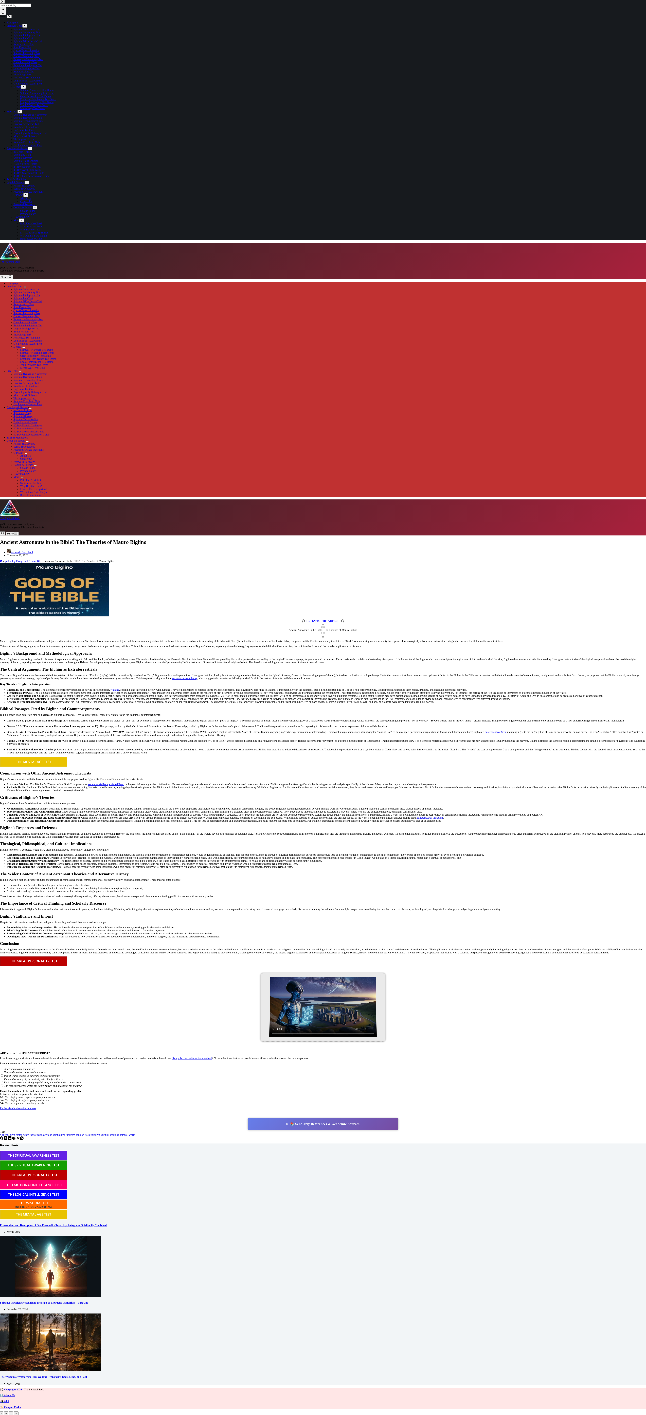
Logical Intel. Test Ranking (27, 340)
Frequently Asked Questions (28, 449)
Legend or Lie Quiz (23, 389)
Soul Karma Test (22, 307)
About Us (25, 455)
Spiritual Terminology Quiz (28, 380)
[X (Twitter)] (6, 1138)
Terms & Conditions (24, 446)
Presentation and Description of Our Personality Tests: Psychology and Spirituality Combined (53, 1225)
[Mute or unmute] (323, 636)
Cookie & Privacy (23, 464)
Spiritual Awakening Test (26, 292)
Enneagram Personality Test (28, 319)
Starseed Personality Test (26, 313)
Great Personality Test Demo (35, 355)
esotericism (20, 1134)
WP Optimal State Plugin (33, 492)
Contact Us (26, 458)
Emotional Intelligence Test (27, 325)
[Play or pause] (323, 624)
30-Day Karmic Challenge (27, 425)
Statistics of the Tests (31, 483)
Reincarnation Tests (23, 304)
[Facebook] (2, 1138)
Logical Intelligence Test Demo (36, 361)
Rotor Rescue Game (31, 495)
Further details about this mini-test (18, 1108)
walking (115, 689)
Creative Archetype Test (26, 383)
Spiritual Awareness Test (26, 289)
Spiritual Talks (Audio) (25, 419)
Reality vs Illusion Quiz (26, 386)
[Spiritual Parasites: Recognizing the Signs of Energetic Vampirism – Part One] (50, 1296)
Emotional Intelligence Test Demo (38, 358)
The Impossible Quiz (24, 398)
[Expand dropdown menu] (25, 287)
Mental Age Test (22, 334)
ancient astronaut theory (184, 678)
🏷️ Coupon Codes (10, 1407)
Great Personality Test (25, 322)
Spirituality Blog (22, 413)
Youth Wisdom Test (23, 331)
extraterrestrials (36, 1134)
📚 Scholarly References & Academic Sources (325, 1123)
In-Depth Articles (22, 410)
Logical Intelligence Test (26, 328)
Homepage (12, 283)
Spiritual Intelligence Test (26, 295)
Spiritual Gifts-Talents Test (27, 301)
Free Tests (12, 370)
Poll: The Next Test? (31, 480)
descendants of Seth (495, 732)
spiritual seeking (108, 1134)
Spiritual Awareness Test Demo (36, 349)
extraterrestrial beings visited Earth (106, 784)
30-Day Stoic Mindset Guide (28, 431)
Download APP (21, 474)
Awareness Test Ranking (26, 337)
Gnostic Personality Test (26, 316)
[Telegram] (18, 1138)
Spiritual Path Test (23, 298)
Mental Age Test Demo (32, 367)
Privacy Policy (28, 470)
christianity (7, 1134)
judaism (69, 1134)
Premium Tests (14, 286)
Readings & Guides (17, 407)
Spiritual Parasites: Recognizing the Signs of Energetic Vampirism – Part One (44, 1302)
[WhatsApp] (22, 1138)
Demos (17, 346)
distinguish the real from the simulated (192, 1058)
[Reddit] (14, 1138)
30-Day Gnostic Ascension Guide (31, 434)
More (16, 477)
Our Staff (18, 452)
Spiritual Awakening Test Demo (37, 352)
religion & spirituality (86, 1134)
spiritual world (126, 1134)
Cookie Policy (27, 467)
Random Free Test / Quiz (26, 401)
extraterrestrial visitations (430, 817)
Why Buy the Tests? (31, 486)
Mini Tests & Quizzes (25, 395)
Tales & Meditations (17, 437)
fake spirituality (54, 1134)
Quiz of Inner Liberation (26, 310)
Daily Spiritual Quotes (25, 422)
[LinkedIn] (10, 1138)
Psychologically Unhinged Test (30, 392)
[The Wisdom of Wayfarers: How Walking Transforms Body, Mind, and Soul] (50, 1370)
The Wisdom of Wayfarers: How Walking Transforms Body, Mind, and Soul (43, 1376)
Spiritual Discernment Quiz (27, 377)
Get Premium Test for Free (27, 343)
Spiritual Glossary (22, 416)
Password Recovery (24, 461)
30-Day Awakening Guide (27, 428)
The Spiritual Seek (10, 261)
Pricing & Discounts (24, 443)
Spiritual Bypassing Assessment (30, 374)
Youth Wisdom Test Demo (34, 364)
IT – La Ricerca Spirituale (34, 489)
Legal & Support (16, 440)
